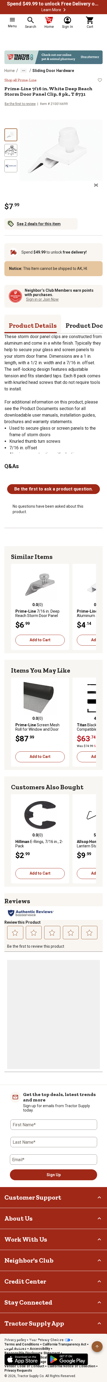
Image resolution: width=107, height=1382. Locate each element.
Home (9, 70)
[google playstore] (67, 1359)
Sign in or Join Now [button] (42, 299)
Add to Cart (40, 640)
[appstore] (22, 1359)
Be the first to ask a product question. (53, 489)
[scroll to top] (97, 1346)
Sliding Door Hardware (53, 70)
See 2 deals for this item (39, 224)
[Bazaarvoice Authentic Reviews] (31, 913)
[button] (64, 10)
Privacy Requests (18, 1370)
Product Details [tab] (33, 325)
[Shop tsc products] (53, 57)
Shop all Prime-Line (20, 80)
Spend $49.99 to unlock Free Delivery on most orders (53, 4)
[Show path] (23, 70)
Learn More (51, 10)
